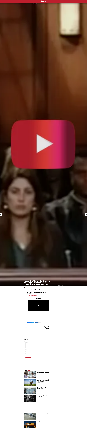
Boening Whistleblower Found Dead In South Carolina (43, 388)
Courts (31, 289)
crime (32, 289)
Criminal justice (35, 289)
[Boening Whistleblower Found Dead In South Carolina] (30, 390)
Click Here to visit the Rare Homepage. (32, 295)
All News (29, 370)
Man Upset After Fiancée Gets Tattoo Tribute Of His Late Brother (43, 372)
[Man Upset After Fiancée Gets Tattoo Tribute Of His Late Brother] (30, 374)
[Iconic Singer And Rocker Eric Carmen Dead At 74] (30, 398)
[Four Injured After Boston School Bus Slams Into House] (30, 424)
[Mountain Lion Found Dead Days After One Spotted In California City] (30, 416)
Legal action (42, 289)
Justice (38, 289)
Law (39, 289)
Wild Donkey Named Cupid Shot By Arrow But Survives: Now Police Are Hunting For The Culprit (43, 380)
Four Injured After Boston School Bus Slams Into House (43, 421)
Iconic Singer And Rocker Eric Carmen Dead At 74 (42, 396)
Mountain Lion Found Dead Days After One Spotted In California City (43, 413)
